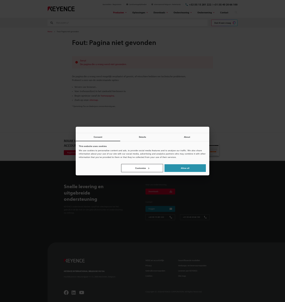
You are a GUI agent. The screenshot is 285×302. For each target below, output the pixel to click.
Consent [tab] (98, 137)
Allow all (185, 168)
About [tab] (187, 137)
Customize (140, 168)
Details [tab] (142, 137)
